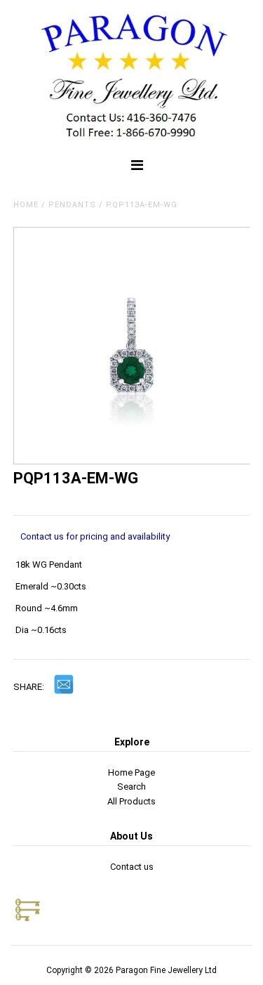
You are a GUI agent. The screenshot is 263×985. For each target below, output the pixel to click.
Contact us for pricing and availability (95, 536)
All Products (131, 801)
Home (26, 204)
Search (131, 786)
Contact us (132, 866)
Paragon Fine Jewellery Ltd (166, 970)
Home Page (131, 772)
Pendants (72, 204)
